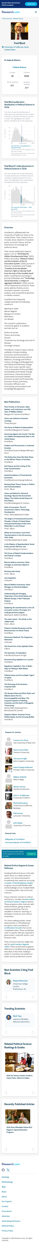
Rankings (5, 1177)
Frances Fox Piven (20, 740)
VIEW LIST (31, 4)
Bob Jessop (18, 813)
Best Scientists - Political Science (13, 18)
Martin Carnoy (19, 787)
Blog (3, 1187)
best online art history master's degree (19, 900)
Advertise (6, 1216)
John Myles (18, 823)
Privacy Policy (7, 1231)
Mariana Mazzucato (20, 981)
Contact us (31, 854)
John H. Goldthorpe (21, 795)
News (4, 1192)
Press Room (7, 1211)
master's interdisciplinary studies (19, 883)
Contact (5, 1206)
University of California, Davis (16, 47)
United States (9, 49)
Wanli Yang (17, 1016)
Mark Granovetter (20, 750)
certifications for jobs (13, 928)
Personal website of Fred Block (18, 842)
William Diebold (19, 777)
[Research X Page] (8, 1169)
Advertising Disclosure (11, 1221)
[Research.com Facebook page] (3, 1169)
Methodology (7, 1182)
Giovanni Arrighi (20, 758)
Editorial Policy (8, 1226)
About (4, 1197)
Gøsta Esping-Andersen (23, 767)
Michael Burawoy (20, 803)
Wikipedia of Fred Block (15, 839)
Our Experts (7, 1201)
